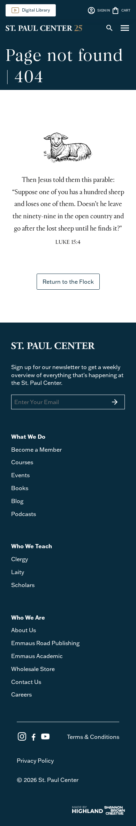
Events (20, 475)
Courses (22, 462)
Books (19, 488)
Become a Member (36, 449)
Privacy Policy (35, 760)
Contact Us (26, 681)
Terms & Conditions (93, 736)
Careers (21, 694)
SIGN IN (98, 10)
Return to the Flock (68, 281)
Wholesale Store (33, 668)
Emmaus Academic (37, 655)
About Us (23, 630)
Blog (17, 500)
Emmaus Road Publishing (45, 643)
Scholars (23, 584)
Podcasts (23, 513)
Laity (17, 572)
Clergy (19, 559)
